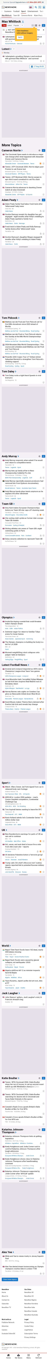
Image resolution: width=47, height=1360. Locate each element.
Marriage (22, 223)
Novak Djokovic (10, 488)
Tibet (6, 957)
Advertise (5, 1326)
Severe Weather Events (22, 957)
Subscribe (5, 1304)
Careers (4, 1330)
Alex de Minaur (9, 184)
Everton (17, 709)
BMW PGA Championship (13, 478)
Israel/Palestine (23, 859)
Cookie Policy (28, 1326)
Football (16, 11)
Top (4, 25)
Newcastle (8, 699)
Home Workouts (10, 43)
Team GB (16, 15)
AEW (14, 806)
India (6, 628)
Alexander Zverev (10, 163)
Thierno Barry (9, 709)
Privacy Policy (29, 1322)
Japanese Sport (20, 639)
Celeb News (9, 211)
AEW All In (8, 806)
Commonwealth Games (12, 535)
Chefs (16, 223)
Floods (21, 967)
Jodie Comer (30, 1156)
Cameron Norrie (26, 15)
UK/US (7, 859)
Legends (13, 467)
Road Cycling (35, 331)
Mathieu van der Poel (11, 331)
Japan (17, 988)
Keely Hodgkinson (28, 1168)
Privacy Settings (30, 1337)
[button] (22, 25)
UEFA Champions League (13, 676)
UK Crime (8, 851)
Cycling (17, 366)
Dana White (8, 824)
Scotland (28, 535)
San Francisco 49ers (11, 794)
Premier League (18, 699)
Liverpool (25, 676)
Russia (24, 872)
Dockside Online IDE (8, 1333)
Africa (20, 977)
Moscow (18, 872)
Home (4, 1292)
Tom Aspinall (9, 814)
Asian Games (9, 639)
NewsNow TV (6, 1307)
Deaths (23, 988)
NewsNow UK (28, 1292)
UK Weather (9, 841)
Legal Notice (28, 1330)
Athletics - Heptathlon (12, 1143)
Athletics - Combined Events (27, 1143)
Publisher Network (8, 1322)
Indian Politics (18, 628)
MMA (20, 814)
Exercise (19, 43)
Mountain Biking (24, 331)
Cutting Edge (9, 659)
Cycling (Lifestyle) (18, 525)
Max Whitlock (6, 15)
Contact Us (5, 1300)
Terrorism (14, 859)
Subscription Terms (31, 1333)
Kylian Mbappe (10, 688)
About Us (5, 1296)
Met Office (17, 841)
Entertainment (33, 11)
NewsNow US (29, 1296)
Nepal (11, 957)
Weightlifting (19, 659)
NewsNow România (31, 1304)
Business (7, 11)
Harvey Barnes (28, 699)
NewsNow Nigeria (30, 1300)
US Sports (29, 194)
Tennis (32, 163)
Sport (23, 11)
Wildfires (14, 977)
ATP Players (21, 174)
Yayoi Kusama (9, 988)
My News (18, 1358)
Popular (16, 25)
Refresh (39, 1358)
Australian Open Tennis (29, 488)
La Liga (27, 688)
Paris (22, 535)
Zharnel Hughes (10, 515)
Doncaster (8, 525)
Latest (9, 25)
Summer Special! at (22, 2)
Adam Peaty (38, 15)
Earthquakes (9, 967)
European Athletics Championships (15, 1156)
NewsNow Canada (30, 1311)
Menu (28, 1358)
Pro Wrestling (21, 806)
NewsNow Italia (29, 1307)
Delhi (11, 628)
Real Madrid (19, 688)
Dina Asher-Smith (21, 515)
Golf (30, 478)
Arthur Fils (19, 184)
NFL (20, 794)
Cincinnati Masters (23, 163)
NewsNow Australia (31, 1315)
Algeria (7, 977)
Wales (24, 841)
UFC (16, 814)
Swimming (29, 639)
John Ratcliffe (9, 872)
